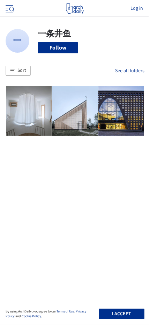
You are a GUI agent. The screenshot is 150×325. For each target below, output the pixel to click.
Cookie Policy (31, 316)
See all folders (129, 70)
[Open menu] (9, 8)
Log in (136, 8)
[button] (18, 71)
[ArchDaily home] (75, 8)
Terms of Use (65, 311)
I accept (121, 313)
